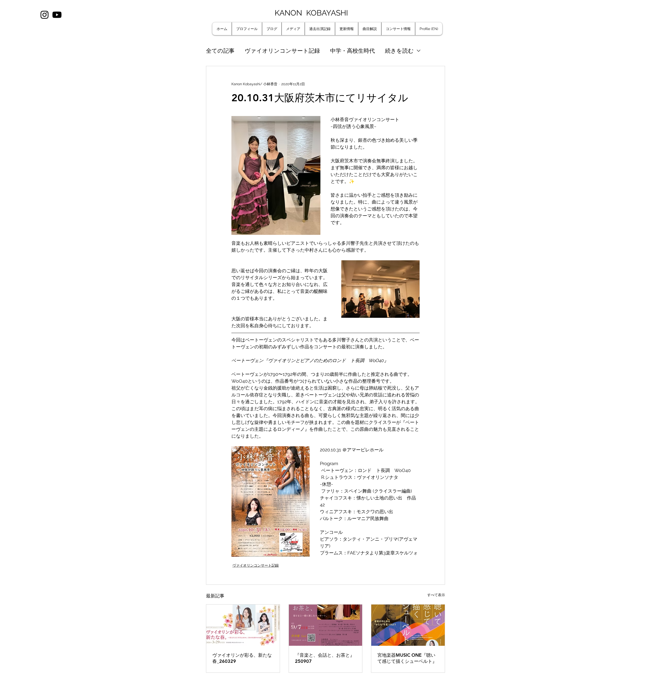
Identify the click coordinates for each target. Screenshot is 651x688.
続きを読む (399, 50)
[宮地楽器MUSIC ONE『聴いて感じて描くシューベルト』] (408, 625)
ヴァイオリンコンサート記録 (282, 50)
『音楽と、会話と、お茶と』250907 (324, 658)
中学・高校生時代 (352, 50)
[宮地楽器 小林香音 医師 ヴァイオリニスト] (243, 625)
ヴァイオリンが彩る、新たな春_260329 (242, 658)
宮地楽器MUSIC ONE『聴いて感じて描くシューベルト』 (407, 658)
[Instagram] (44, 14)
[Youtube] (57, 14)
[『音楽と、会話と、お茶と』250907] (325, 625)
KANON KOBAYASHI (312, 12)
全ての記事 (220, 50)
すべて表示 (436, 595)
